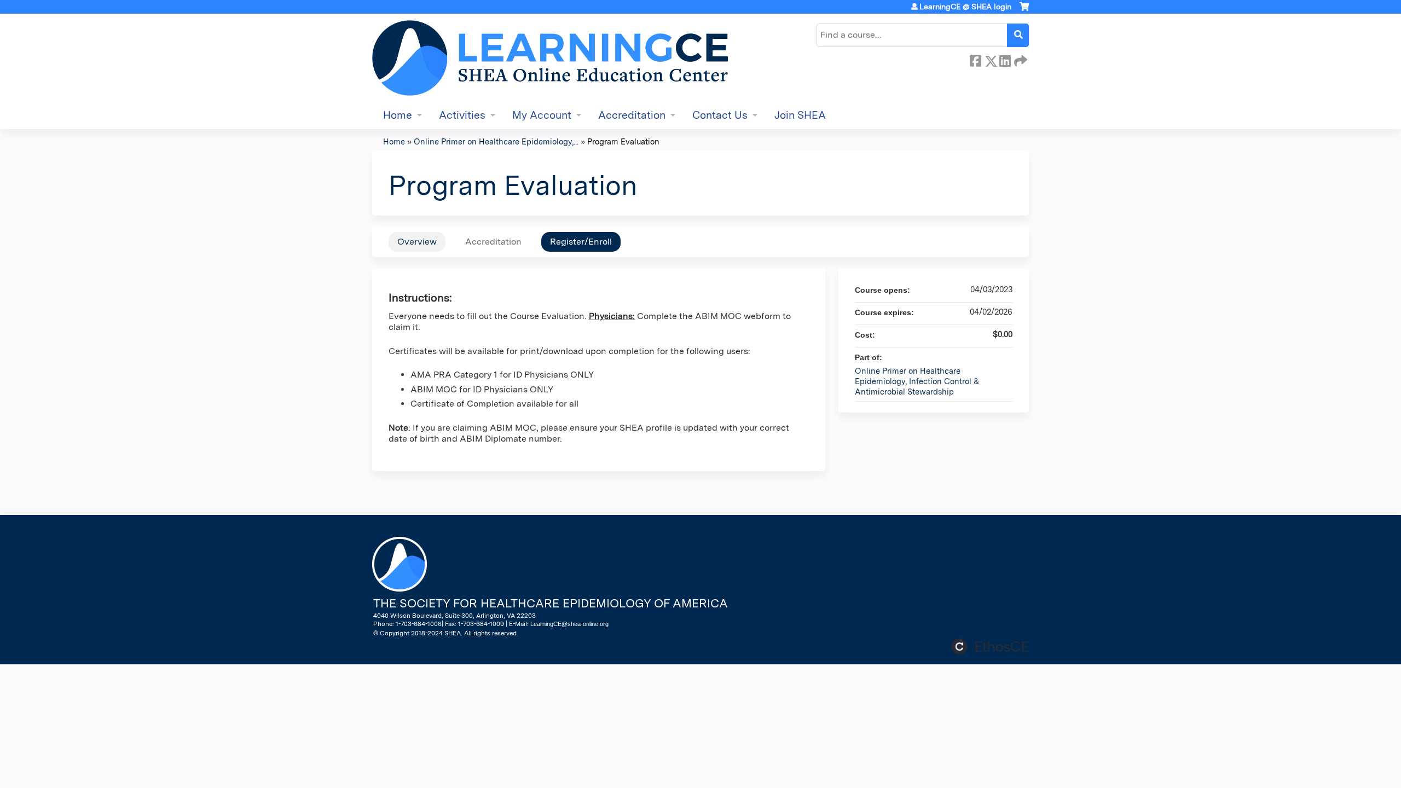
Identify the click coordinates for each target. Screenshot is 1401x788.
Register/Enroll (581, 241)
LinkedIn (1004, 59)
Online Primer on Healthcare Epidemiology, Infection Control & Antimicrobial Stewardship (917, 381)
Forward (1019, 59)
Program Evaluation (623, 141)
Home (397, 115)
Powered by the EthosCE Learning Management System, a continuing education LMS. (990, 646)
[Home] (550, 58)
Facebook (975, 59)
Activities (462, 115)
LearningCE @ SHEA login (965, 6)
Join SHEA (800, 115)
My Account (541, 115)
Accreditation (631, 115)
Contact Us (720, 115)
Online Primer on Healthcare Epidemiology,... (496, 141)
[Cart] (1024, 11)
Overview (417, 241)
